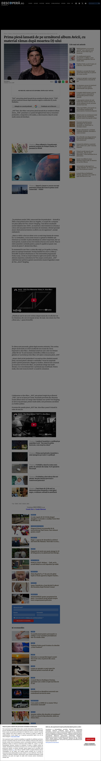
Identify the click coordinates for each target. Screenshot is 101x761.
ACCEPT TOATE (90, 739)
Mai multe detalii (15, 736)
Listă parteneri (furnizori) (52, 742)
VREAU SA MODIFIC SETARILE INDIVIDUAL (90, 744)
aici (13, 749)
